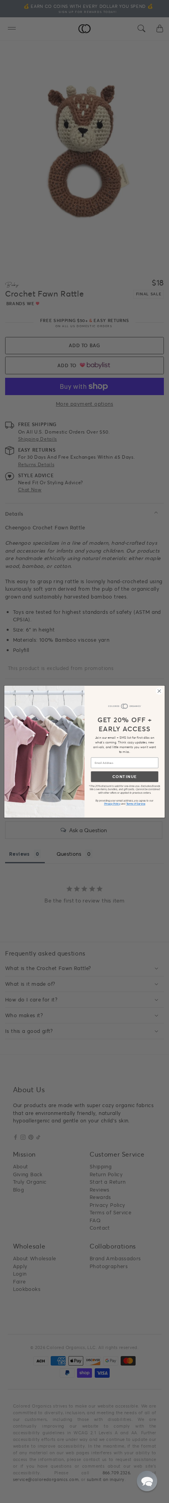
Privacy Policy (112, 804)
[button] (147, 1481)
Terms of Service (135, 804)
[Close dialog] (159, 691)
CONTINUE (124, 776)
